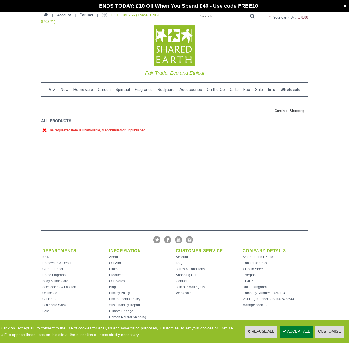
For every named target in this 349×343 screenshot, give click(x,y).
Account (182, 257)
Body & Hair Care (55, 281)
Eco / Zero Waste (54, 305)
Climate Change (121, 311)
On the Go (216, 89)
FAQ (179, 263)
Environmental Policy (124, 299)
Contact (86, 15)
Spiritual (123, 89)
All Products (56, 121)
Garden (104, 89)
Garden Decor (52, 269)
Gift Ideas (49, 299)
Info (271, 89)
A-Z (52, 89)
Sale (259, 89)
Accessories (190, 89)
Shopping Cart (186, 275)
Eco (246, 89)
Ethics (113, 269)
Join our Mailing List (191, 287)
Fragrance (144, 89)
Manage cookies (255, 305)
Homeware (83, 89)
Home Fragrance (54, 275)
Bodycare (166, 89)
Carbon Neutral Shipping (127, 317)
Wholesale (290, 89)
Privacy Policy (119, 293)
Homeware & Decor (56, 263)
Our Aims (115, 263)
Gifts (234, 89)
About (113, 257)
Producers (116, 275)
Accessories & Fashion (59, 287)
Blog (112, 287)
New (64, 89)
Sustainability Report (124, 305)
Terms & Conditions (190, 269)
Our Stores (117, 281)
